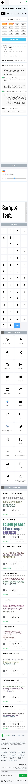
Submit (23, 775)
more (17, 325)
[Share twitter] (6, 775)
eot (23, 24)
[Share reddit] (4, 775)
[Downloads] (10, 510)
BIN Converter (4, 755)
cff (23, 30)
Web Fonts (8, 735)
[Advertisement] (14, 139)
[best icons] (2, 487)
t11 (11, 33)
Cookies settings (13, 760)
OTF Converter (4, 752)
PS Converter (21, 755)
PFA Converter (21, 754)
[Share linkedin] (11, 775)
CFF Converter (4, 757)
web (11, 24)
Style (19, 735)
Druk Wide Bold (8, 707)
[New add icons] (2, 332)
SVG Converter (12, 752)
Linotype (11, 56)
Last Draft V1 (7, 600)
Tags (23, 735)
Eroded (19, 56)
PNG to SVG (3, 751)
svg (17, 24)
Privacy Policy (4, 760)
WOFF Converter (4, 754)
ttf (5, 24)
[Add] (3, 13)
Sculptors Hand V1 (8, 626)
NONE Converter (13, 758)
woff (4, 27)
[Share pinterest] (9, 775)
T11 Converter (21, 757)
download (14, 39)
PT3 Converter (12, 755)
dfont (17, 33)
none (23, 33)
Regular (10, 47)
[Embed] (15, 510)
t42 (5, 33)
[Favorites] (7, 13)
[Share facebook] (1, 775)
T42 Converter (12, 757)
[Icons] (22, 13)
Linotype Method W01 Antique (12, 493)
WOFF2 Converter (13, 754)
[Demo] (11, 13)
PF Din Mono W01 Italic (10, 573)
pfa (23, 27)
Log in (21, 2)
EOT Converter (21, 752)
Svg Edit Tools (12, 751)
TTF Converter (21, 751)
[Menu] (16, 2)
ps (17, 30)
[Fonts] (25, 13)
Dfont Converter (4, 758)
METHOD (15, 56)
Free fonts (3, 2)
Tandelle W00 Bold (9, 520)
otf (17, 27)
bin (4, 30)
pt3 (11, 30)
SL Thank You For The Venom (12, 546)
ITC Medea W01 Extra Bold (11, 680)
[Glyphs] (15, 13)
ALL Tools (20, 758)
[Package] (18, 13)
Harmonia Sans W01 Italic (11, 653)
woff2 (11, 27)
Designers (14, 735)
